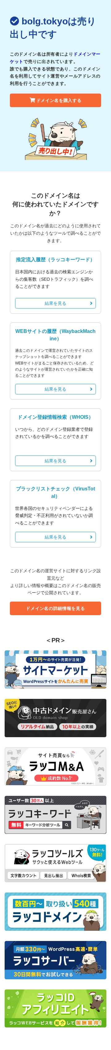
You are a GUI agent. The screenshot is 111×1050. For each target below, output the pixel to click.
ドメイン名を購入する (59, 100)
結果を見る (55, 303)
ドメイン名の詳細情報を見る (55, 608)
